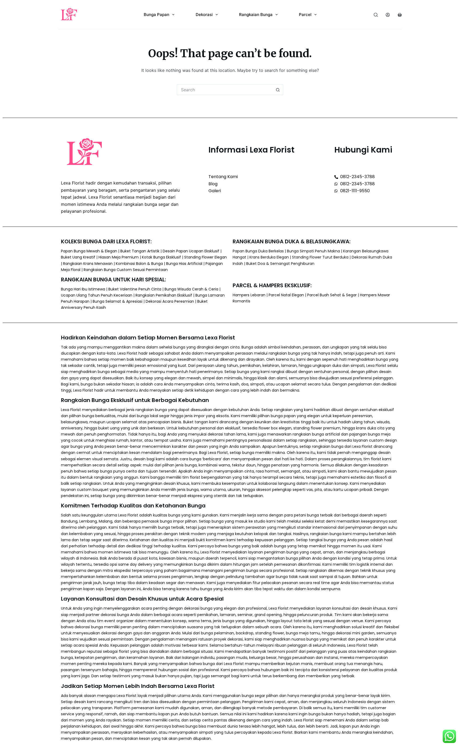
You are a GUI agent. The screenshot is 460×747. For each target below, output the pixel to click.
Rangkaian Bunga (256, 14)
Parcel (305, 14)
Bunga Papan (156, 14)
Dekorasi (204, 14)
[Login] (388, 15)
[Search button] (278, 89)
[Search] (376, 15)
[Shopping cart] (400, 15)
